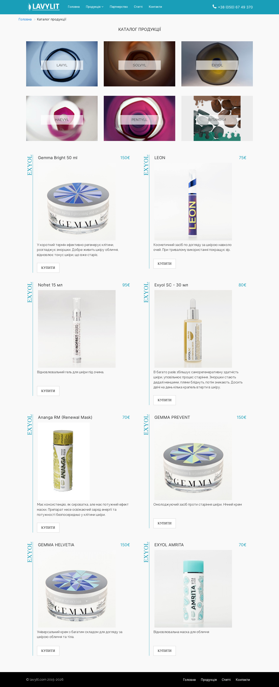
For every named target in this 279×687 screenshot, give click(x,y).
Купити (48, 267)
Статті (138, 7)
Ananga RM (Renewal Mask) (65, 417)
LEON (159, 157)
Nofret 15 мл (50, 285)
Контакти (155, 7)
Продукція (93, 7)
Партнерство (119, 7)
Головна (74, 7)
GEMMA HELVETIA (56, 544)
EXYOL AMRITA (169, 544)
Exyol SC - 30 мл (171, 285)
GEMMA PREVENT (172, 417)
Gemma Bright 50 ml (57, 157)
